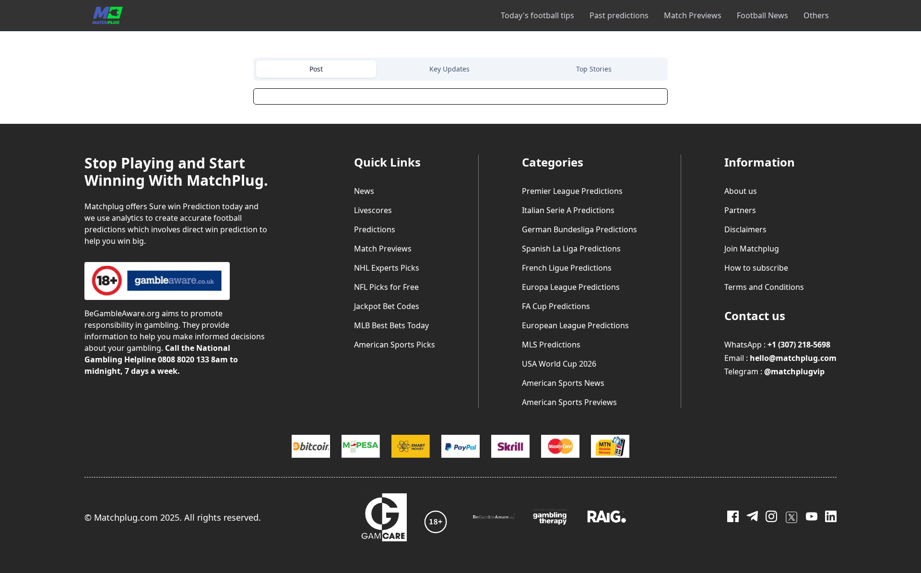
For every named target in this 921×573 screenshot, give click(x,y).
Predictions (374, 229)
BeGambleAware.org (122, 313)
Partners (740, 210)
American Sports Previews (569, 402)
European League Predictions (575, 325)
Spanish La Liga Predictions (571, 248)
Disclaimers (745, 229)
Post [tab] (316, 68)
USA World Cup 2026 (559, 363)
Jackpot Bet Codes (386, 306)
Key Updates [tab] (449, 68)
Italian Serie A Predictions (568, 210)
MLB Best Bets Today (391, 325)
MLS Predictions (551, 344)
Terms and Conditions (764, 287)
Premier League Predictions (572, 191)
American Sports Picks (394, 344)
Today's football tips (537, 15)
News (364, 191)
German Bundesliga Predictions (579, 229)
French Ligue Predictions (567, 268)
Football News (762, 15)
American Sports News (563, 383)
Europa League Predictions (571, 287)
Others (816, 15)
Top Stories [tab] (594, 68)
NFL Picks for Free (386, 287)
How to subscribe (756, 268)
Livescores (373, 210)
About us (740, 191)
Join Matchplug (751, 248)
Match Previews (692, 15)
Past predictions (619, 15)
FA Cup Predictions (556, 306)
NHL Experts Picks (386, 268)
